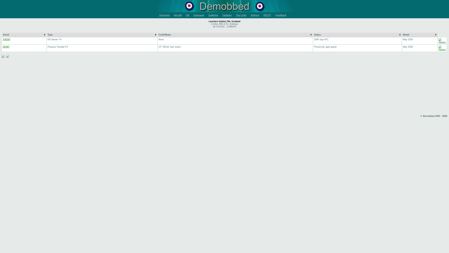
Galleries (213, 15)
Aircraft (178, 15)
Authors (255, 15)
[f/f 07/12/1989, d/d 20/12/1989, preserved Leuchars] (442, 49)
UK (187, 15)
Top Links (241, 15)
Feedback (280, 15)
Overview (164, 15)
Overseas (198, 15)
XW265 (6, 39)
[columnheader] (24, 35)
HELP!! (267, 15)
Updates (227, 15)
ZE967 (6, 47)
